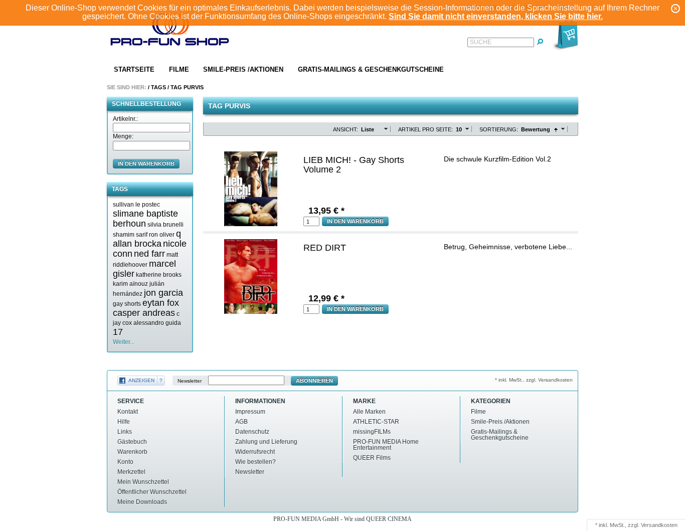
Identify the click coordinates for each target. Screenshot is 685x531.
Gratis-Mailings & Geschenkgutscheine (371, 69)
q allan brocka (147, 239)
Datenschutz (252, 431)
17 (118, 332)
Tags (158, 87)
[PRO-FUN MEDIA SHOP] (170, 32)
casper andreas (144, 313)
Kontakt (127, 411)
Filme (179, 69)
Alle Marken (369, 411)
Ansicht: (345, 129)
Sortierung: (498, 129)
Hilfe (123, 421)
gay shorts (127, 303)
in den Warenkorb (146, 163)
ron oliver (162, 234)
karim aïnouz (130, 283)
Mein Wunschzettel (143, 481)
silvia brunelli (165, 224)
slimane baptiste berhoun (145, 219)
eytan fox (160, 303)
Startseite (134, 69)
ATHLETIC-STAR (376, 421)
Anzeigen (141, 380)
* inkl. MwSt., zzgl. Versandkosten (534, 380)
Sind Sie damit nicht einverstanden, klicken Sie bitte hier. (496, 16)
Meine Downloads (142, 501)
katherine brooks (159, 274)
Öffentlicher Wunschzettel (152, 491)
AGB (241, 421)
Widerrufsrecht (255, 451)
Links (124, 431)
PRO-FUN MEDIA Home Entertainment (386, 444)
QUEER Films (372, 457)
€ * (326, 211)
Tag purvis (187, 87)
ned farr (149, 254)
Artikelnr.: (125, 118)
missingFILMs (372, 431)
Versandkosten (659, 525)
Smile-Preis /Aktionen (243, 69)
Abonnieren (314, 381)
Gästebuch (132, 441)
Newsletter (190, 381)
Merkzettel (131, 471)
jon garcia (163, 293)
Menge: (123, 136)
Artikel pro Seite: (425, 129)
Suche (480, 42)
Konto (125, 461)
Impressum (250, 411)
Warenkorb (132, 451)
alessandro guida (157, 322)
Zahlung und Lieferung (266, 441)
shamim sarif (130, 234)
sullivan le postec (136, 204)
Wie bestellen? (255, 461)
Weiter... (123, 341)
